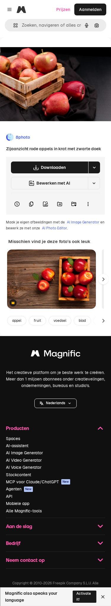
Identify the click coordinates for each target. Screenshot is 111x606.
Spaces (13, 438)
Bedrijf (13, 543)
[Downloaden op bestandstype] (94, 167)
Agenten (19, 489)
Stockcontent (18, 474)
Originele (39, 51)
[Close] (103, 596)
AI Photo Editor (54, 228)
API (9, 496)
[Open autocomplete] (13, 25)
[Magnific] (56, 354)
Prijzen (63, 9)
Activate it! (83, 596)
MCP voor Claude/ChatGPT (37, 482)
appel (16, 320)
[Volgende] (103, 279)
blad (82, 320)
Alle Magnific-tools (24, 511)
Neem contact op (25, 560)
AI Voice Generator (23, 467)
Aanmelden (90, 9)
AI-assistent (17, 445)
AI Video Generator (24, 460)
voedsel (60, 320)
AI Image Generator (83, 222)
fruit (37, 320)
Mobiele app (17, 503)
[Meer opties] (88, 204)
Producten (17, 428)
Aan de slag (19, 526)
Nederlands (55, 403)
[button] (55, 403)
